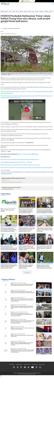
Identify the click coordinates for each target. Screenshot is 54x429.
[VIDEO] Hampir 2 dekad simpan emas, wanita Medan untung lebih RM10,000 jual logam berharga (22, 343)
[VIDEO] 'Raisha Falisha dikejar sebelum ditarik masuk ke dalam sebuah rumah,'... (9, 266)
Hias (17, 11)
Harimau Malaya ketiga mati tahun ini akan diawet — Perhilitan (16, 162)
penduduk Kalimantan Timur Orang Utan (21, 172)
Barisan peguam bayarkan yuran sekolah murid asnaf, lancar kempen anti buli (26, 211)
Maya (20, 208)
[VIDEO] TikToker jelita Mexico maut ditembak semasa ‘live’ (22, 336)
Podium (41, 11)
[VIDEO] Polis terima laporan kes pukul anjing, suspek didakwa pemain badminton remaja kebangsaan (26, 167)
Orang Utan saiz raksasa (6, 172)
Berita (2, 208)
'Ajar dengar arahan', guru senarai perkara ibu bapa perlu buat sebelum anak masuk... (9, 230)
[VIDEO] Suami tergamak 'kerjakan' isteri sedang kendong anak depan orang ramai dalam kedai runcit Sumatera (22, 351)
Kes (33, 11)
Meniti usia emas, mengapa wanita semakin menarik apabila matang (26, 266)
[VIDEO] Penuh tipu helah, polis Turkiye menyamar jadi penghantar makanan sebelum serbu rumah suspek (22, 314)
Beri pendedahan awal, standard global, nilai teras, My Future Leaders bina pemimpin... (9, 248)
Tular (30, 11)
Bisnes (36, 11)
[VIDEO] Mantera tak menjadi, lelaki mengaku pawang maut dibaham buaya (20, 159)
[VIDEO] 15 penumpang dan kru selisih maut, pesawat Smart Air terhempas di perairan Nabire (23, 292)
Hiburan (46, 11)
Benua (2, 31)
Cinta (10, 11)
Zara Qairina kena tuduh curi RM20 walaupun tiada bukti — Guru (44, 248)
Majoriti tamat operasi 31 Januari (7, 210)
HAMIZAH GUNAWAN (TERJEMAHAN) (11, 28)
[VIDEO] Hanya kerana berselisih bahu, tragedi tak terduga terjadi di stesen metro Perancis (22, 285)
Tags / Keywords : (5, 170)
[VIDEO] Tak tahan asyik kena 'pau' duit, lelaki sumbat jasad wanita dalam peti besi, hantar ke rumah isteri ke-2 (22, 300)
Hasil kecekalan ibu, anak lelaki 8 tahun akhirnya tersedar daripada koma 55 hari (27, 230)
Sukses (21, 11)
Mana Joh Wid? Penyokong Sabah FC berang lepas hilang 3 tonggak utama (27, 248)
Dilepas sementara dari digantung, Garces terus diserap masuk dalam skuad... (44, 266)
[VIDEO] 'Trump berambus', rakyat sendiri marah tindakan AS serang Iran (22, 328)
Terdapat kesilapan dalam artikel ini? (11, 187)
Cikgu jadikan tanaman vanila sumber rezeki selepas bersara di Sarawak (45, 230)
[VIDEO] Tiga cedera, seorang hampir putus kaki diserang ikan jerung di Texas (20, 165)
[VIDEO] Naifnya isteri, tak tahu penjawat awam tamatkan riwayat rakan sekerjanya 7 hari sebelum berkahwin (22, 322)
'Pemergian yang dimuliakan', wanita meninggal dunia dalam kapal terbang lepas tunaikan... (45, 211)
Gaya (14, 11)
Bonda (6, 11)
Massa (25, 11)
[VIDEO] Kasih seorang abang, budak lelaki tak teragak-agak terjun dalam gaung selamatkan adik (22, 307)
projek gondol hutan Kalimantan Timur (40, 172)
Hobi (50, 11)
